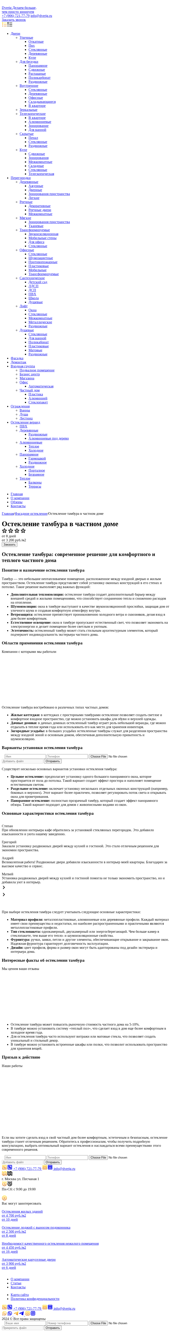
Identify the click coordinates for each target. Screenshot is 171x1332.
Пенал (33, 138)
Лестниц (26, 418)
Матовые (35, 350)
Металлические (40, 322)
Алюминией (37, 398)
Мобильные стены (42, 238)
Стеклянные (37, 49)
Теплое (33, 446)
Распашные (37, 73)
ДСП (32, 290)
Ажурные (35, 186)
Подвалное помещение (37, 370)
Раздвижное (37, 462)
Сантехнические (32, 278)
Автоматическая (40, 386)
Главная (17, 494)
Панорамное (37, 65)
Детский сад (37, 282)
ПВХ (32, 294)
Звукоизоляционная (43, 234)
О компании (20, 498)
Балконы (35, 482)
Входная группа (23, 366)
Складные (36, 166)
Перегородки (21, 178)
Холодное (35, 450)
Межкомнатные (40, 162)
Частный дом (30, 390)
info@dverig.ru (41, 16)
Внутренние (29, 86)
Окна (32, 310)
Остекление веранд (25, 422)
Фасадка (17, 358)
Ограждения (20, 406)
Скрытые (27, 134)
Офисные (35, 98)
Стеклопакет (38, 402)
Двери (15, 33)
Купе (32, 57)
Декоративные (39, 206)
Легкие (33, 198)
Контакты (18, 506)
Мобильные (37, 270)
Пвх (31, 45)
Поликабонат (38, 342)
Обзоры (16, 502)
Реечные (26, 202)
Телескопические (33, 114)
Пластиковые (38, 266)
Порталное (36, 470)
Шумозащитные (40, 258)
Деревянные (37, 53)
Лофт (24, 306)
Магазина (27, 378)
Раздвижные (37, 82)
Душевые (35, 302)
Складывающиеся (42, 102)
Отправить (53, 761)
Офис (24, 382)
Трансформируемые (35, 230)
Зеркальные (28, 110)
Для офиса (36, 242)
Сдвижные (36, 69)
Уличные (26, 37)
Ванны (25, 410)
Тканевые (35, 226)
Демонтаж (18, 362)
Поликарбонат (39, 77)
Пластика (35, 394)
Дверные (35, 190)
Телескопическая (41, 174)
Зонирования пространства (49, 194)
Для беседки (29, 61)
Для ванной (37, 130)
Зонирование (38, 126)
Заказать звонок (14, 20)
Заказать (10, 544)
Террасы (34, 486)
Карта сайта (20, 1295)
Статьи (16, 1283)
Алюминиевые (39, 122)
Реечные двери (39, 210)
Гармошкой (37, 458)
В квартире (37, 106)
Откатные (36, 41)
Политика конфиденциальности (35, 1299)
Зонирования (38, 158)
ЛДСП (33, 286)
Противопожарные (42, 262)
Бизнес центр (30, 374)
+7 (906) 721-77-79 (16, 16)
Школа (33, 298)
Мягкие (25, 218)
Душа (24, 414)
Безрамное (36, 474)
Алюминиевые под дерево (48, 438)
